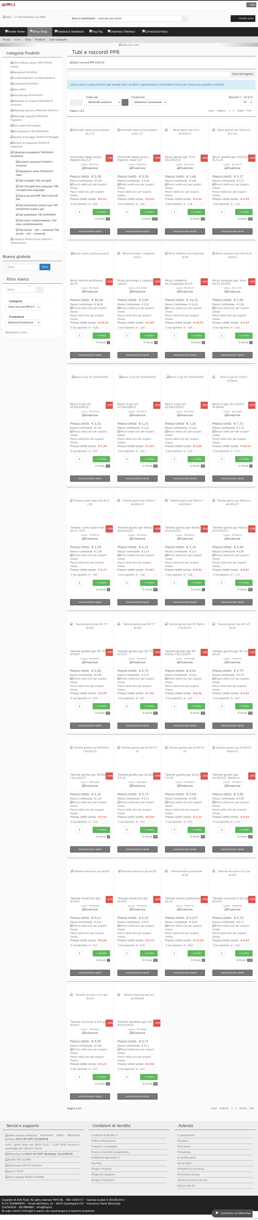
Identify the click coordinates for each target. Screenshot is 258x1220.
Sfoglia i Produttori (102, 1180)
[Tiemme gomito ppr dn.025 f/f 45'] (185, 759)
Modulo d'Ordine (34, 1177)
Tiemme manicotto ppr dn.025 (132, 900)
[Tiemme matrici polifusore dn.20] (185, 883)
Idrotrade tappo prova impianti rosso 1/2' (133, 158)
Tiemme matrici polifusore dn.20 (182, 900)
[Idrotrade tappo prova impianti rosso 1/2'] (137, 141)
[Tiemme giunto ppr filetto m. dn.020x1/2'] (232, 512)
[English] (4, 4)
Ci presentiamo (186, 1135)
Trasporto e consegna (104, 1146)
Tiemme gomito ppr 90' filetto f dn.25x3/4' (180, 653)
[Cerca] (40, 290)
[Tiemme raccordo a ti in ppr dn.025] (90, 1006)
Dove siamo (184, 1146)
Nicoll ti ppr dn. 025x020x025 (128, 405)
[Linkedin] (136, 5)
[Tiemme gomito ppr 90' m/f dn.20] (232, 635)
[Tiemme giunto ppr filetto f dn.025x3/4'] (185, 512)
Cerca (45, 266)
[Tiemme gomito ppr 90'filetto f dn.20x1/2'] (90, 759)
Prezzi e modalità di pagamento (110, 1152)
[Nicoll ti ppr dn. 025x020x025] (137, 388)
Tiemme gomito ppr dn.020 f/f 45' (135, 776)
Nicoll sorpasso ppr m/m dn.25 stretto (229, 282)
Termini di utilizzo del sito (192, 1180)
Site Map (96, 1163)
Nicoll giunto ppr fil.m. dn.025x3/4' (180, 158)
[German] (8, 4)
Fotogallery (184, 1152)
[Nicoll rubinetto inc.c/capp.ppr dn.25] (185, 265)
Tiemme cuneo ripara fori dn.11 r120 (87, 529)
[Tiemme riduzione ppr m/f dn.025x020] (137, 1006)
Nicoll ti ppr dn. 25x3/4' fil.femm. (228, 405)
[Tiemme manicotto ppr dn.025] (137, 883)
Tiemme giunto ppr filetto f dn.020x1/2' (135, 529)
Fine (249, 110)
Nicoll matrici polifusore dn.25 (86, 282)
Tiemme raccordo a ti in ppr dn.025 (89, 1023)
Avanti (240, 110)
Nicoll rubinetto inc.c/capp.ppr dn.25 (179, 282)
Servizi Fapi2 (184, 1163)
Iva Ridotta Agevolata (104, 1157)
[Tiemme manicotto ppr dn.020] (90, 883)
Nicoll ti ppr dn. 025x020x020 (80, 405)
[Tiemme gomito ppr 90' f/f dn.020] (90, 635)
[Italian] (13, 4)
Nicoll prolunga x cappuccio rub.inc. (136, 282)
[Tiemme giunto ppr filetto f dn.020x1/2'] (137, 512)
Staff (20, 1171)
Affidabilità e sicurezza (190, 1168)
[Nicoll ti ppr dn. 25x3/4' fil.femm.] (232, 388)
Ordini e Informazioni (103, 1140)
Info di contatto (32, 1165)
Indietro (221, 110)
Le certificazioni (186, 1157)
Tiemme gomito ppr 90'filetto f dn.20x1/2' (90, 776)
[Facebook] (121, 5)
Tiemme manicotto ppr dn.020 (85, 900)
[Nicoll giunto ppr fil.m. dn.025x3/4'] (185, 141)
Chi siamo (182, 1140)
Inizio (211, 110)
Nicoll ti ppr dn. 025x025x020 (175, 405)
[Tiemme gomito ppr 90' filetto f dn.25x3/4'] (185, 635)
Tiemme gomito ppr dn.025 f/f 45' (183, 776)
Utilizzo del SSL (186, 1185)
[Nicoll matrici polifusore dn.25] (90, 265)
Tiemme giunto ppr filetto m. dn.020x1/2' (231, 529)
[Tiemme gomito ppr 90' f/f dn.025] (137, 635)
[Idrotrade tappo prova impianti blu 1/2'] (90, 141)
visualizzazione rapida (90, 231)
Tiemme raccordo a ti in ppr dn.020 (231, 900)
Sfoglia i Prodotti (101, 1168)
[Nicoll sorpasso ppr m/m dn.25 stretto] (232, 265)
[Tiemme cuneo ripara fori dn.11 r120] (90, 512)
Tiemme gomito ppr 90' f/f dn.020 (88, 653)
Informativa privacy (188, 1174)
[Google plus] (131, 5)
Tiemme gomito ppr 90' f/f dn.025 (135, 653)
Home (17, 39)
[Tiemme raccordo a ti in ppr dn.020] (232, 883)
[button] (251, 4)
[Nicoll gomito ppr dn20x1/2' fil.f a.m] (232, 141)
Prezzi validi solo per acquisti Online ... (87, 193)
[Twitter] (126, 5)
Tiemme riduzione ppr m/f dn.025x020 (134, 1023)
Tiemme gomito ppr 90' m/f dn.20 (230, 653)
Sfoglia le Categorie (103, 1174)
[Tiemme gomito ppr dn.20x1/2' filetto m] (232, 759)
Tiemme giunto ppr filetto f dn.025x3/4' (183, 529)
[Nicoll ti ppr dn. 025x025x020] (185, 388)
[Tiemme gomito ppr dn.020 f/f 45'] (137, 759)
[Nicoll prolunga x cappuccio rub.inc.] (137, 265)
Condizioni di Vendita (103, 1135)
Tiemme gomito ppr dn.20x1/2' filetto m (226, 776)
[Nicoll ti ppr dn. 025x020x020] (90, 388)
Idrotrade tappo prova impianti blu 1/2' (85, 158)
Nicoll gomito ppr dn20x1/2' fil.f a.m (231, 158)
